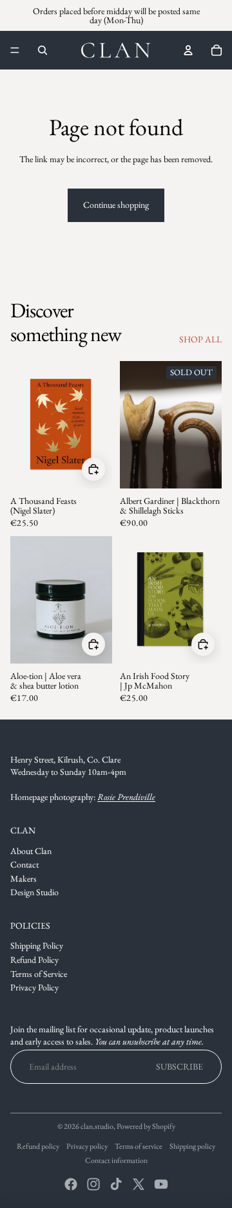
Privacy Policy (34, 987)
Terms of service (138, 1146)
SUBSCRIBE (179, 1066)
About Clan (31, 851)
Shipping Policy (36, 945)
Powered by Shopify (146, 1126)
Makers (23, 878)
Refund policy (38, 1146)
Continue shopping (116, 204)
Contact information (116, 1160)
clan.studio (97, 1126)
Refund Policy (34, 959)
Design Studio (34, 892)
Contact (24, 864)
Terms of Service (38, 974)
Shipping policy (192, 1146)
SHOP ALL (200, 339)
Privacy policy (87, 1146)
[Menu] (15, 50)
